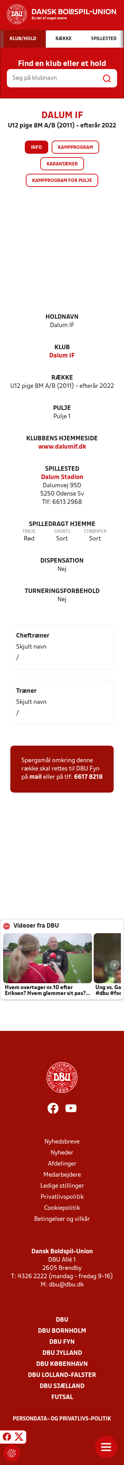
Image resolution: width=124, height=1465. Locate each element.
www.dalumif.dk (62, 447)
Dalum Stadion (62, 477)
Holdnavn (62, 317)
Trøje (29, 531)
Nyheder (62, 1153)
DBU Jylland (62, 1353)
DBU (62, 1320)
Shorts (62, 531)
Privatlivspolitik (62, 1197)
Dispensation (62, 561)
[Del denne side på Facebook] (7, 1438)
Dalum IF (62, 356)
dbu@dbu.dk (66, 1285)
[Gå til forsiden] (58, 14)
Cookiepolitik (62, 1208)
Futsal (62, 1397)
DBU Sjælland (62, 1386)
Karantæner (62, 164)
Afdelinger (62, 1164)
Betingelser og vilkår (62, 1219)
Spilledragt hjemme (62, 524)
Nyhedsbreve (62, 1142)
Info (36, 147)
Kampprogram (75, 147)
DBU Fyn (62, 1342)
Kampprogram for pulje (62, 181)
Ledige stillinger (62, 1186)
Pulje (62, 408)
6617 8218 (88, 777)
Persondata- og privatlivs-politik (62, 1419)
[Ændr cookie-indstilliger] (11, 1453)
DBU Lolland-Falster (62, 1375)
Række (62, 378)
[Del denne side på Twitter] (18, 1438)
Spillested (62, 469)
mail (35, 777)
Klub (62, 348)
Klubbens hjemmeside (62, 439)
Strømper (95, 531)
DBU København (62, 1364)
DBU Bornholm (62, 1331)
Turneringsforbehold (62, 591)
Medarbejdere (62, 1175)
